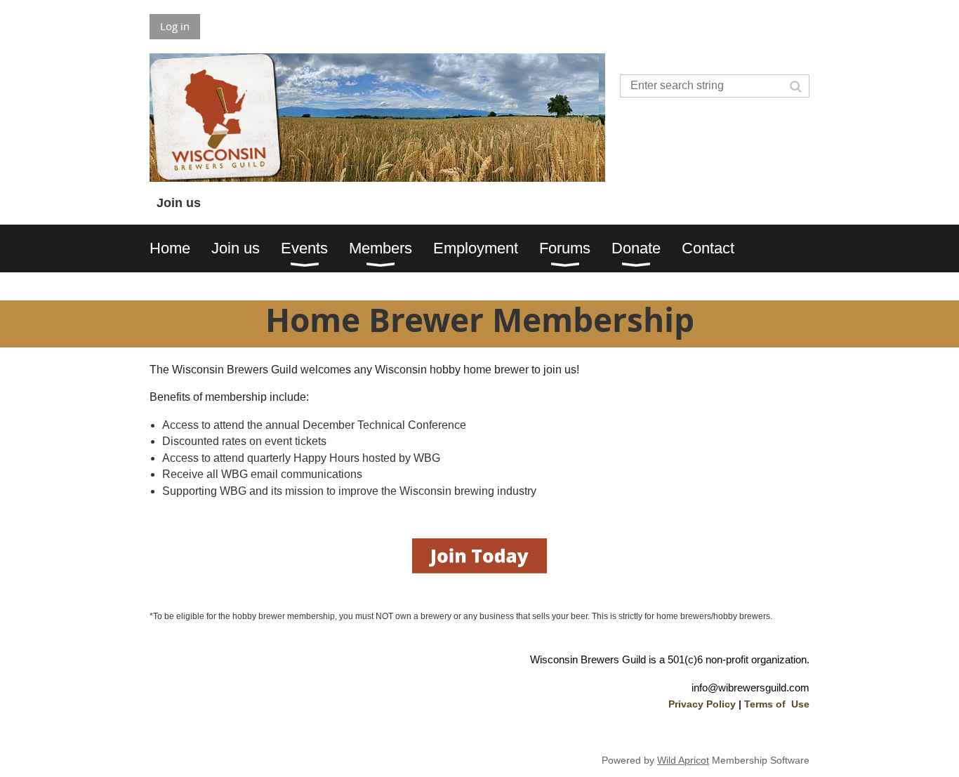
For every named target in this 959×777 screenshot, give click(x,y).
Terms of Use (776, 704)
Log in (175, 26)
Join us (179, 203)
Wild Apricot (683, 760)
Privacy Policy (702, 704)
